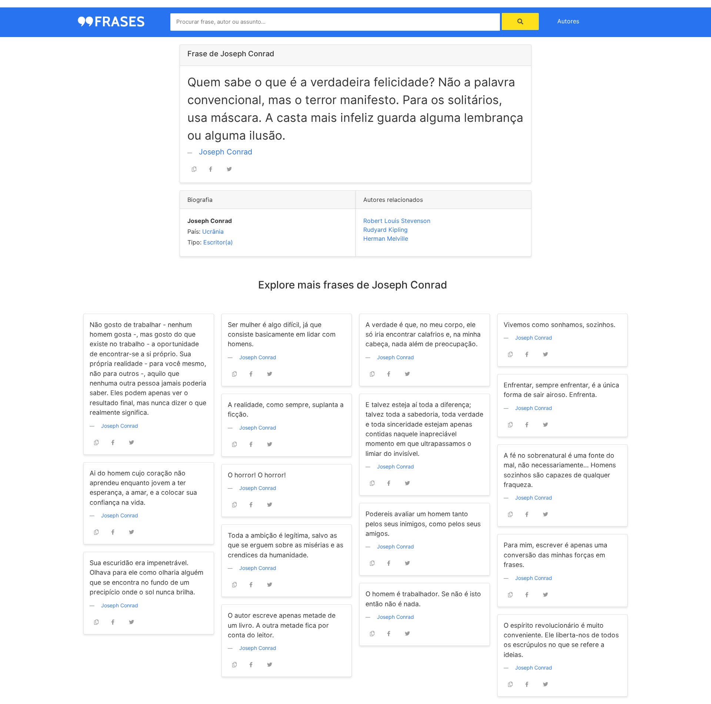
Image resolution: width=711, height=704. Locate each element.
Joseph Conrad (225, 151)
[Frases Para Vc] (111, 20)
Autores (568, 21)
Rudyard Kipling (385, 229)
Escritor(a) (218, 242)
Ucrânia (213, 231)
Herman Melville (385, 238)
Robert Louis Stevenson (396, 220)
